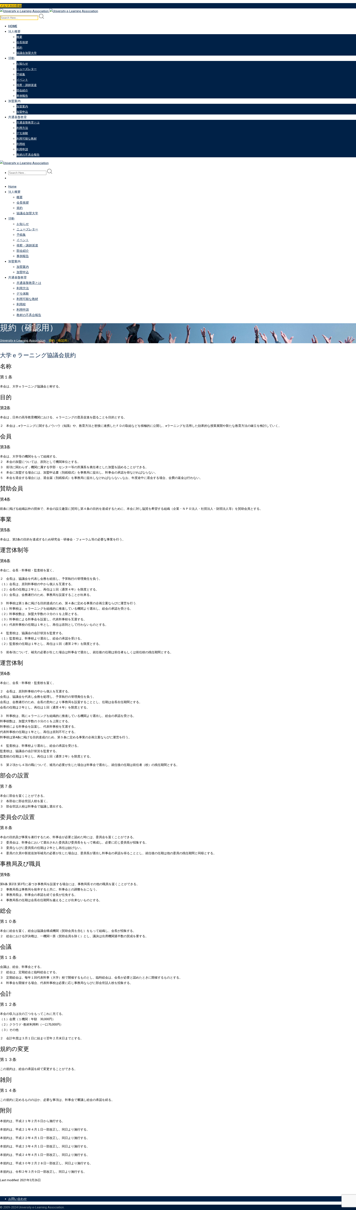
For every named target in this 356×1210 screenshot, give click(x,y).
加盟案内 (22, 106)
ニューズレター (26, 69)
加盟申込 (22, 111)
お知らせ (22, 63)
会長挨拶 (22, 42)
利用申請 (22, 149)
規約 (19, 47)
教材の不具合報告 (28, 154)
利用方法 (22, 128)
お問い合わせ (17, 1199)
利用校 (20, 144)
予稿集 (20, 74)
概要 (19, 37)
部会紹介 (22, 90)
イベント (22, 79)
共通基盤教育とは (28, 122)
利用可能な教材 (26, 138)
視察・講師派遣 (26, 85)
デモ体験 (22, 133)
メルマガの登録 (11, 6)
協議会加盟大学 (26, 53)
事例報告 (22, 95)
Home (12, 26)
